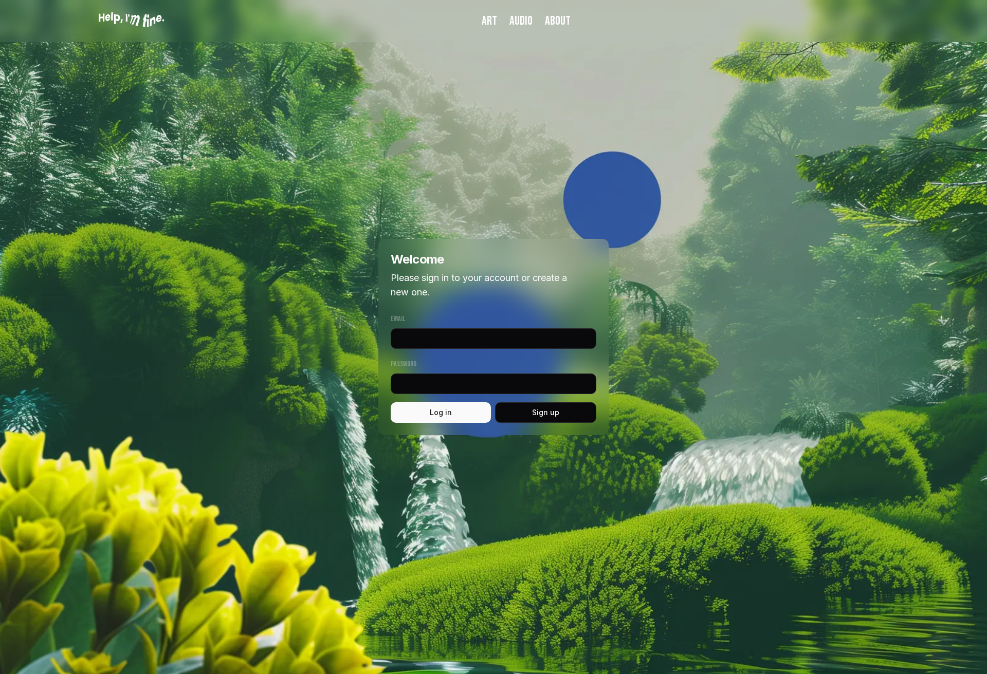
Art (489, 20)
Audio (521, 20)
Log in (441, 412)
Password (403, 364)
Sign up (545, 412)
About (558, 20)
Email (398, 318)
